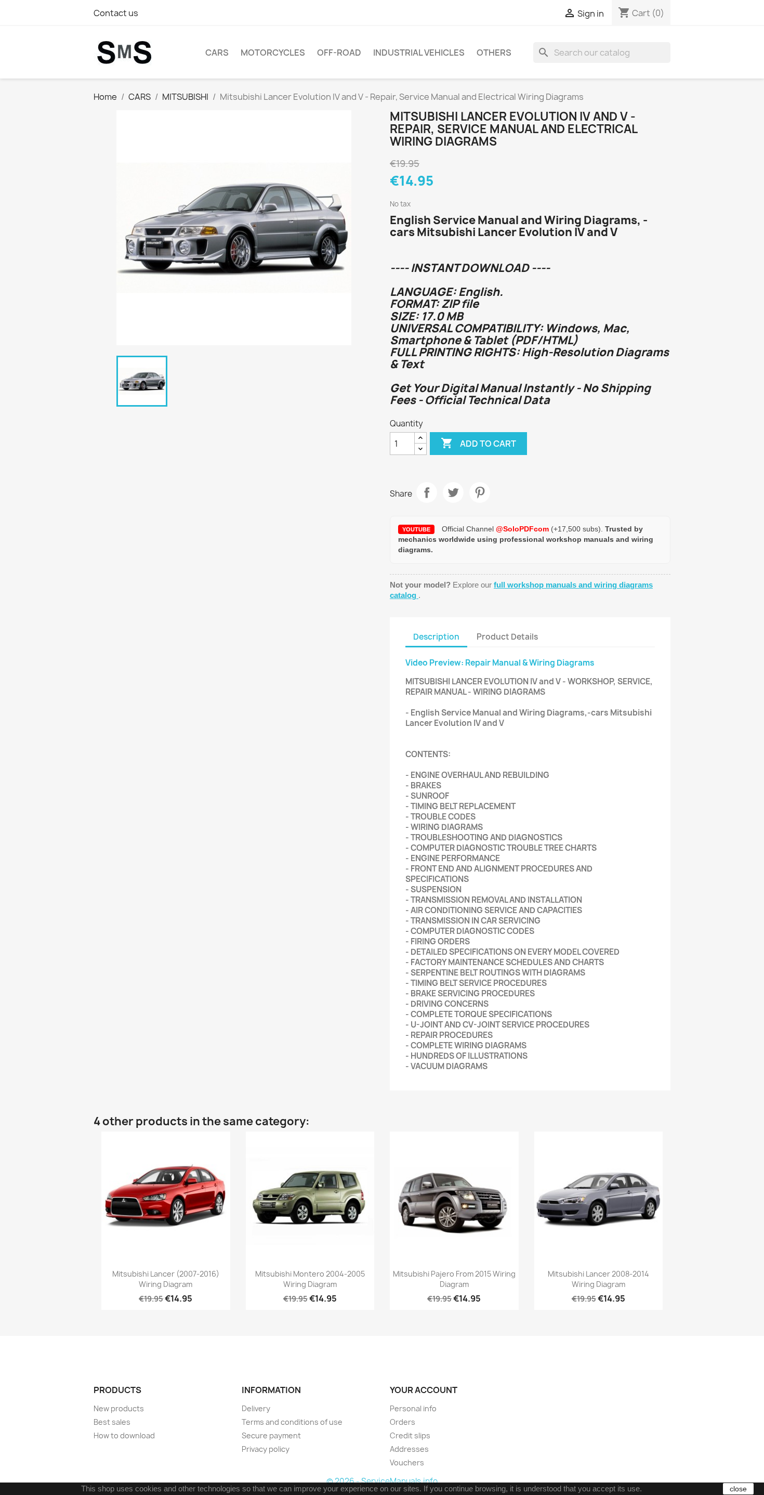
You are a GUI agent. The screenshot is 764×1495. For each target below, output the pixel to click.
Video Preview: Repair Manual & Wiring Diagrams (500, 662)
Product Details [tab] (507, 636)
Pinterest (479, 492)
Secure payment (271, 1435)
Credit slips (410, 1435)
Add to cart (478, 443)
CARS (217, 52)
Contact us (116, 13)
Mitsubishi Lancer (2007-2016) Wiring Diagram (165, 1279)
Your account (423, 1390)
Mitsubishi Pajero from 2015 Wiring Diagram (454, 1279)
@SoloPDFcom (523, 529)
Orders (402, 1422)
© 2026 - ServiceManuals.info (382, 1481)
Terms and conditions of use (292, 1422)
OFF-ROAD (339, 52)
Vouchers (407, 1462)
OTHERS (494, 52)
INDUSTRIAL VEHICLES (419, 52)
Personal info (413, 1408)
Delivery (256, 1408)
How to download (124, 1435)
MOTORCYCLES (273, 52)
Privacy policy (265, 1449)
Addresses (409, 1449)
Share (426, 492)
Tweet (453, 492)
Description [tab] (436, 636)
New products (119, 1408)
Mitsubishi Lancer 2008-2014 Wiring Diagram (598, 1279)
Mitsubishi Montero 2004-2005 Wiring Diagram (310, 1279)
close (738, 1489)
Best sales (112, 1422)
